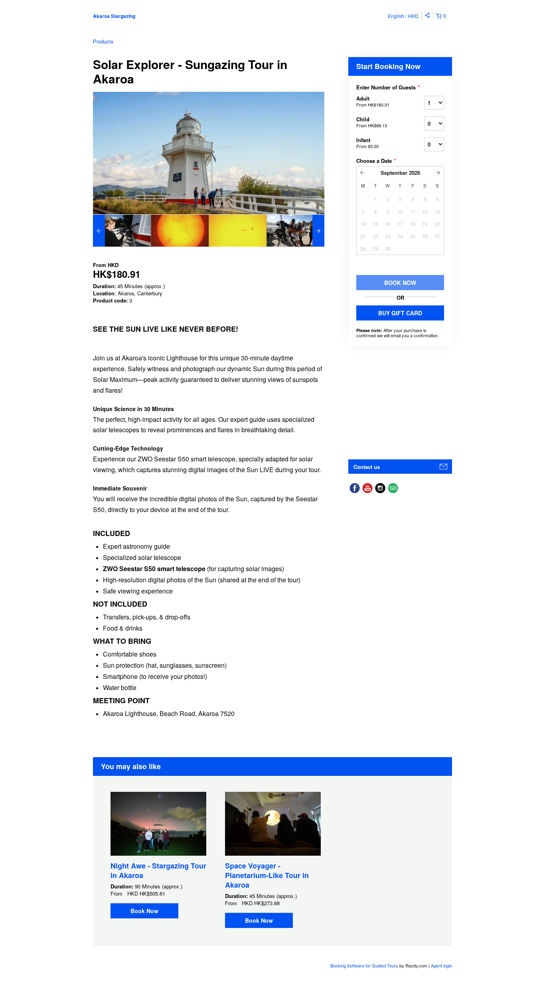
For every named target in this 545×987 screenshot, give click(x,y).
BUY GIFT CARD (400, 313)
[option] (122, 231)
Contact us (366, 467)
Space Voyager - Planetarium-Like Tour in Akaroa (267, 875)
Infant (367, 142)
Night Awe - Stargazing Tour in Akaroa (158, 870)
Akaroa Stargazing (114, 16)
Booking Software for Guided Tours (364, 965)
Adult (372, 101)
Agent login (441, 965)
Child (371, 122)
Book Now (144, 911)
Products (103, 41)
